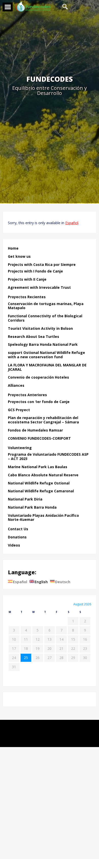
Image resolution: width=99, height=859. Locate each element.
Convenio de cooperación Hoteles (38, 377)
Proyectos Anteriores (27, 395)
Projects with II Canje (27, 279)
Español (71, 222)
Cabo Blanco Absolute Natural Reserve (43, 475)
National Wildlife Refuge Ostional (39, 483)
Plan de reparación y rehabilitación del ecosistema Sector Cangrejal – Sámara (43, 420)
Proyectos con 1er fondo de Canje (39, 402)
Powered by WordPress (49, 726)
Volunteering (20, 448)
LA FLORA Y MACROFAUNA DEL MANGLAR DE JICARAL (47, 367)
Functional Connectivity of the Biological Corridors (45, 318)
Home (13, 248)
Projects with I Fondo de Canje (35, 271)
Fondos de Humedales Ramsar (35, 430)
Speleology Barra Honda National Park (43, 344)
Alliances (16, 385)
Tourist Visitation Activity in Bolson (40, 328)
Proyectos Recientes (27, 297)
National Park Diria (25, 499)
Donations (17, 537)
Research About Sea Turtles (33, 337)
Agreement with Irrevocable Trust (39, 287)
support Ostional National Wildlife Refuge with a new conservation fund (46, 355)
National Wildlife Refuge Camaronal (41, 491)
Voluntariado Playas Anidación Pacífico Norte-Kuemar (43, 517)
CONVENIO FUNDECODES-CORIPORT (39, 438)
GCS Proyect (19, 410)
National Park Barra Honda (32, 507)
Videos (14, 545)
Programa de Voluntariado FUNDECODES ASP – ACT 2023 (48, 456)
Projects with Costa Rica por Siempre (42, 265)
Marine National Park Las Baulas (37, 467)
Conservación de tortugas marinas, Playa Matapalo (46, 306)
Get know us (19, 256)
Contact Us (18, 529)
